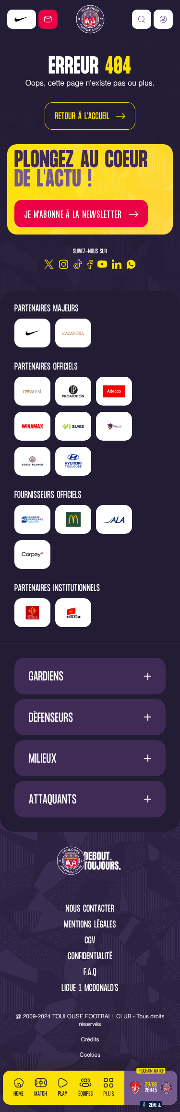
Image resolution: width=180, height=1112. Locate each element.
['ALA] (114, 519)
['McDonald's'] (73, 519)
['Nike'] (32, 333)
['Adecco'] (114, 391)
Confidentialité (90, 957)
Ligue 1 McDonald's (89, 989)
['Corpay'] (32, 554)
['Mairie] (73, 612)
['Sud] (114, 426)
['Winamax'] (32, 426)
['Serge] (32, 461)
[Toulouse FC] (90, 19)
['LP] (73, 391)
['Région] (32, 612)
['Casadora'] (26, 19)
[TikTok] (78, 264)
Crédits (90, 1039)
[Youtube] (102, 264)
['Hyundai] (73, 461)
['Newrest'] (32, 391)
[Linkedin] (116, 264)
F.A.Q (90, 973)
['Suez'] (73, 426)
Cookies (90, 1054)
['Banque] (32, 519)
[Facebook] (90, 264)
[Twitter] (49, 264)
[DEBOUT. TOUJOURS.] (90, 861)
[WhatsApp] (131, 264)
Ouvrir (90, 676)
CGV (90, 941)
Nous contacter (90, 909)
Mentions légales (90, 925)
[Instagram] (63, 264)
